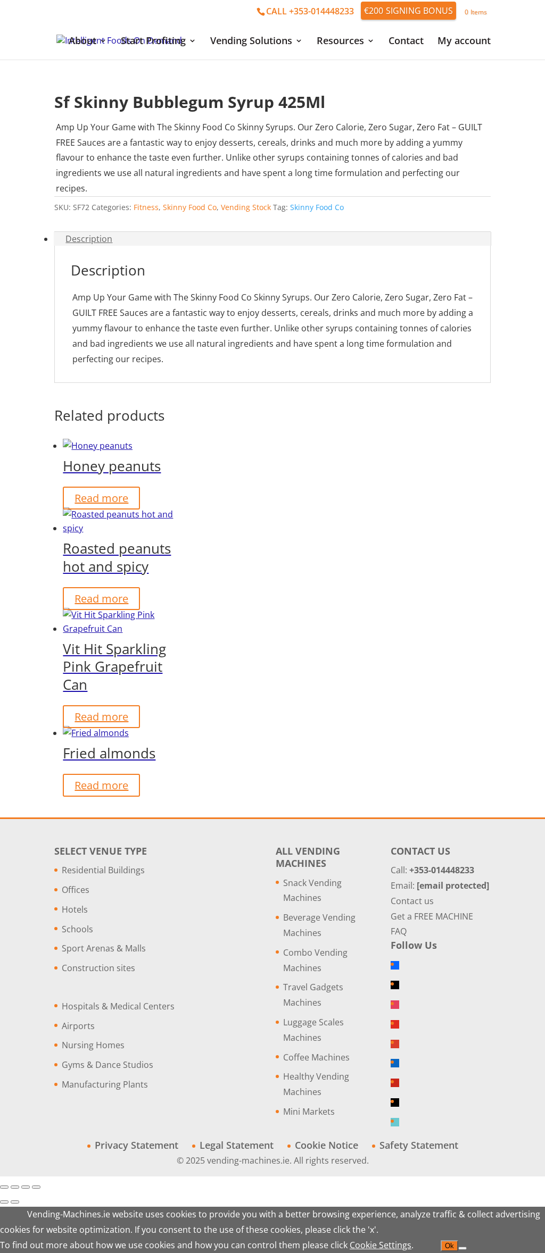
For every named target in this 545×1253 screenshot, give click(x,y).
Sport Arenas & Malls (104, 948)
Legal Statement (237, 1145)
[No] (462, 1248)
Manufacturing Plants (105, 1084)
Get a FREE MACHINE (432, 916)
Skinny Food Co (190, 207)
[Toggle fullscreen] (15, 1187)
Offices (75, 890)
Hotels (75, 909)
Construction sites (98, 968)
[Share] (25, 1187)
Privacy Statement (136, 1145)
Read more (101, 498)
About (82, 42)
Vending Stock (246, 207)
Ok (449, 1246)
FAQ (399, 931)
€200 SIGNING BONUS (408, 10)
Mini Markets (309, 1111)
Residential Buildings (103, 870)
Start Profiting (153, 42)
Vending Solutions (251, 42)
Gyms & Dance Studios (107, 1065)
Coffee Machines (316, 1057)
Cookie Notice (326, 1145)
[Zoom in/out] (4, 1187)
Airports (78, 1026)
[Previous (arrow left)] (4, 1202)
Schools (77, 929)
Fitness (146, 207)
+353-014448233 (441, 870)
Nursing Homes (93, 1045)
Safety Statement (418, 1145)
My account (464, 42)
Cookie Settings (380, 1245)
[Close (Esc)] (36, 1187)
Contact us (412, 901)
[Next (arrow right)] (15, 1202)
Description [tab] (88, 239)
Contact (406, 42)
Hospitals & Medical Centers (118, 1006)
